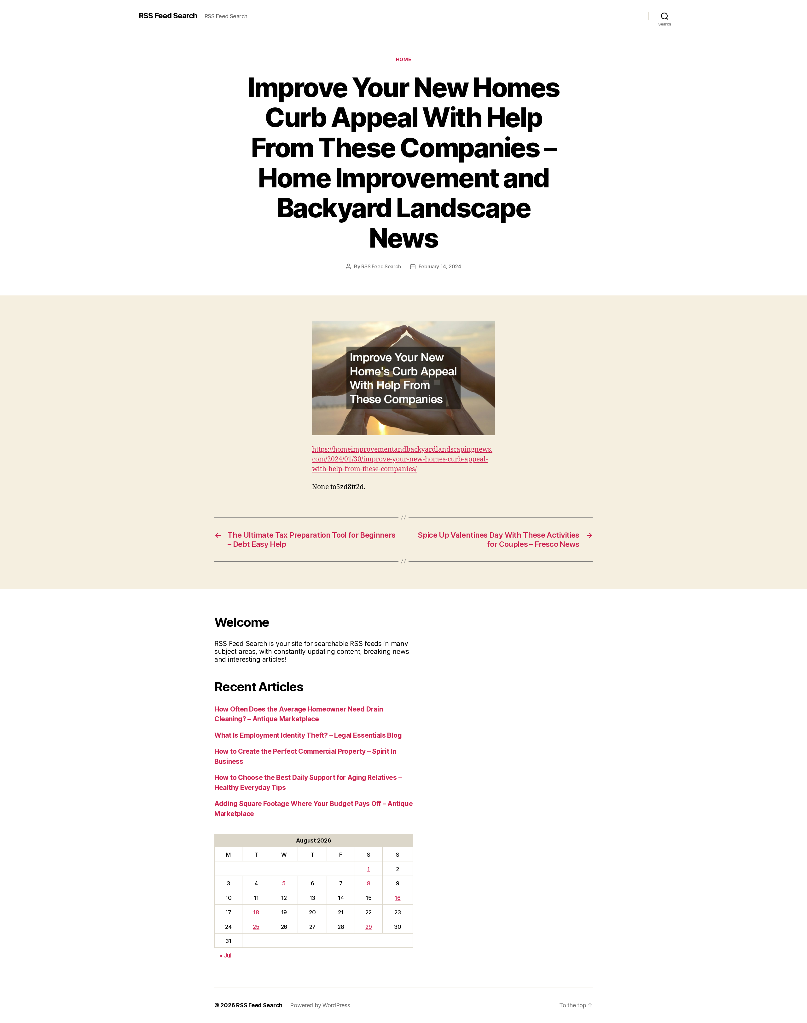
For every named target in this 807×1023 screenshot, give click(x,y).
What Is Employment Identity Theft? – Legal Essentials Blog (308, 735)
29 (368, 926)
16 (397, 897)
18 (256, 912)
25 (256, 926)
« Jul (225, 955)
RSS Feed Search (168, 16)
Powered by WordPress (320, 1005)
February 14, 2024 (440, 266)
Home (403, 59)
